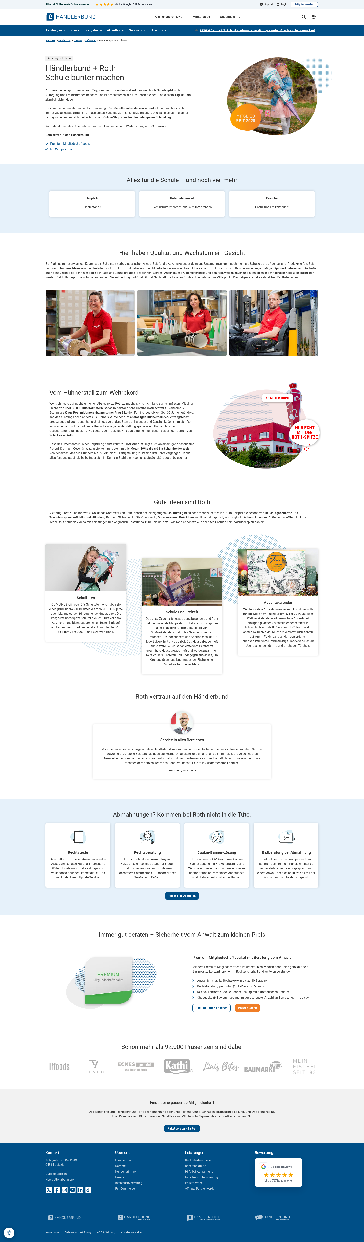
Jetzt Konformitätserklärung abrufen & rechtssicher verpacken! (257, 30)
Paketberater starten (182, 1128)
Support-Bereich (56, 1174)
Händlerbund (64, 40)
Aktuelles (113, 30)
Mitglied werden (304, 4)
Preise (75, 30)
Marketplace (201, 17)
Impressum (52, 1232)
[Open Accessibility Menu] (9, 1233)
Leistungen (54, 30)
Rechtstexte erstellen (199, 1160)
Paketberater (193, 1183)
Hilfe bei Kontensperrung (201, 1177)
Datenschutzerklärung (78, 1232)
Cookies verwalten (132, 1232)
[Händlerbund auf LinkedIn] (80, 1189)
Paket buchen (247, 1008)
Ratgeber (92, 30)
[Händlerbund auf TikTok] (88, 1189)
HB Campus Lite (61, 149)
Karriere (120, 1166)
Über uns (157, 30)
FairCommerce (125, 1188)
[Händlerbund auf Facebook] (56, 1189)
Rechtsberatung (195, 1166)
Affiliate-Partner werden (200, 1188)
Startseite (50, 40)
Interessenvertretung (128, 1183)
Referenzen (90, 40)
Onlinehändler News (168, 17)
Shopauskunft (230, 17)
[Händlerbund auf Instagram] (64, 1189)
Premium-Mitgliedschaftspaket (70, 143)
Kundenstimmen (126, 1171)
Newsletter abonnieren (60, 1179)
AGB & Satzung (106, 1232)
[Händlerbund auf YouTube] (72, 1189)
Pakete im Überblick (182, 896)
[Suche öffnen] (304, 17)
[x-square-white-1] (49, 1189)
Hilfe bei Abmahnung (199, 1171)
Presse (119, 1177)
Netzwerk (135, 30)
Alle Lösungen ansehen (211, 1008)
